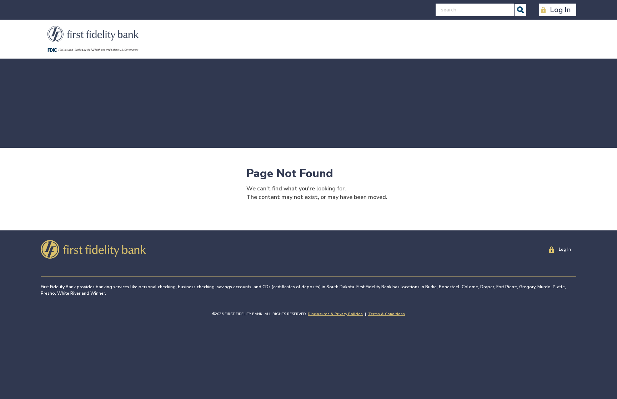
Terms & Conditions (386, 313)
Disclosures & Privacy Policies (335, 313)
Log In (560, 10)
